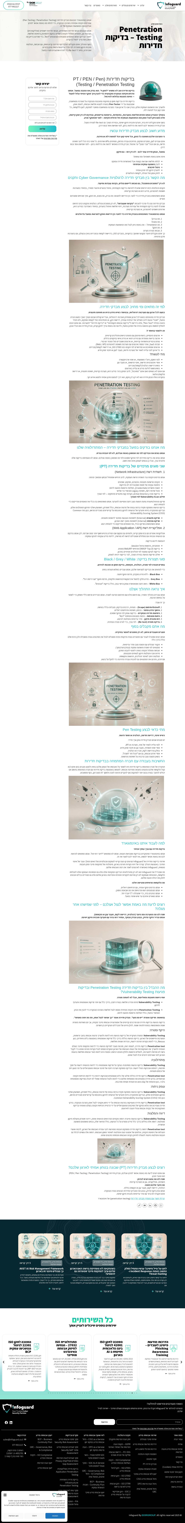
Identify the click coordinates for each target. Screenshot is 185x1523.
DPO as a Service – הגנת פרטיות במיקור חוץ (93, 1448)
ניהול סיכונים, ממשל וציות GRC (146, 1490)
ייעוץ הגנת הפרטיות (44, 1462)
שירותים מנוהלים (128, 5)
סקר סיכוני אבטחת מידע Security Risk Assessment (66, 1441)
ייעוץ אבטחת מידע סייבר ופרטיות (94, 1494)
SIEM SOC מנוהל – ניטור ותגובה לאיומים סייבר (94, 1456)
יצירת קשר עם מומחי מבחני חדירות (148, 1198)
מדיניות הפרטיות (50, 138)
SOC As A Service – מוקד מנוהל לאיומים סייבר (93, 1464)
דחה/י (34, 1516)
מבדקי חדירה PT (149, 1464)
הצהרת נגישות (176, 1486)
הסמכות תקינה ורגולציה (147, 1454)
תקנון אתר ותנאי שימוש (173, 1471)
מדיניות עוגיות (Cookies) (172, 1466)
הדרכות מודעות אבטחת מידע (144, 1444)
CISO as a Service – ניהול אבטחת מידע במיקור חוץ (93, 1441)
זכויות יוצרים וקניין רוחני (173, 1476)
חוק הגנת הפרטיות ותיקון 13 (119, 1439)
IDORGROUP (149, 1515)
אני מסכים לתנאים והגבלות (44, 123)
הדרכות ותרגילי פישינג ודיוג (145, 1449)
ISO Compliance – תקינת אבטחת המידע (41, 1456)
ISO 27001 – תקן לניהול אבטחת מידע (120, 1469)
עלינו (142, 5)
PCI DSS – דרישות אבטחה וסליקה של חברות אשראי (119, 1453)
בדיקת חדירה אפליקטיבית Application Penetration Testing (67, 1471)
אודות (180, 1444)
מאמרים (97, 5)
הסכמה (55, 1516)
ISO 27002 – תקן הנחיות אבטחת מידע (120, 1477)
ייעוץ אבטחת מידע (45, 1467)
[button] (5, 1495)
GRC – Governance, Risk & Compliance (41, 1448)
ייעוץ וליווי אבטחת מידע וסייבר (145, 1473)
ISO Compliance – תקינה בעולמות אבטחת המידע (119, 1461)
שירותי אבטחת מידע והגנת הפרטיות (172, 1450)
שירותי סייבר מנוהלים (148, 1439)
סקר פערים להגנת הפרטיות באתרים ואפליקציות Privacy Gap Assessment (67, 1461)
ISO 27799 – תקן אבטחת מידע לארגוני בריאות (120, 1485)
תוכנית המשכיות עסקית (147, 1468)
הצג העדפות (13, 1516)
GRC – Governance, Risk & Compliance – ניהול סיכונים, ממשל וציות (93, 1473)
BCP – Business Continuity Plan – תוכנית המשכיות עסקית (93, 1484)
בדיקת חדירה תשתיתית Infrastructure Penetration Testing (69, 1482)
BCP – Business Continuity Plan (45, 1441)
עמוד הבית (178, 1439)
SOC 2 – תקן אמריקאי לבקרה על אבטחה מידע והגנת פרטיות (120, 1494)
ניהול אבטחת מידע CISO (146, 1478)
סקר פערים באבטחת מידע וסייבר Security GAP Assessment (67, 1450)
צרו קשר (87, 5)
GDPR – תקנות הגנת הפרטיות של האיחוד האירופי (119, 1445)
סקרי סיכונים (151, 1459)
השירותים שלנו (111, 5)
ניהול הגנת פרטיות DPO (147, 1483)
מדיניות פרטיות (176, 1481)
